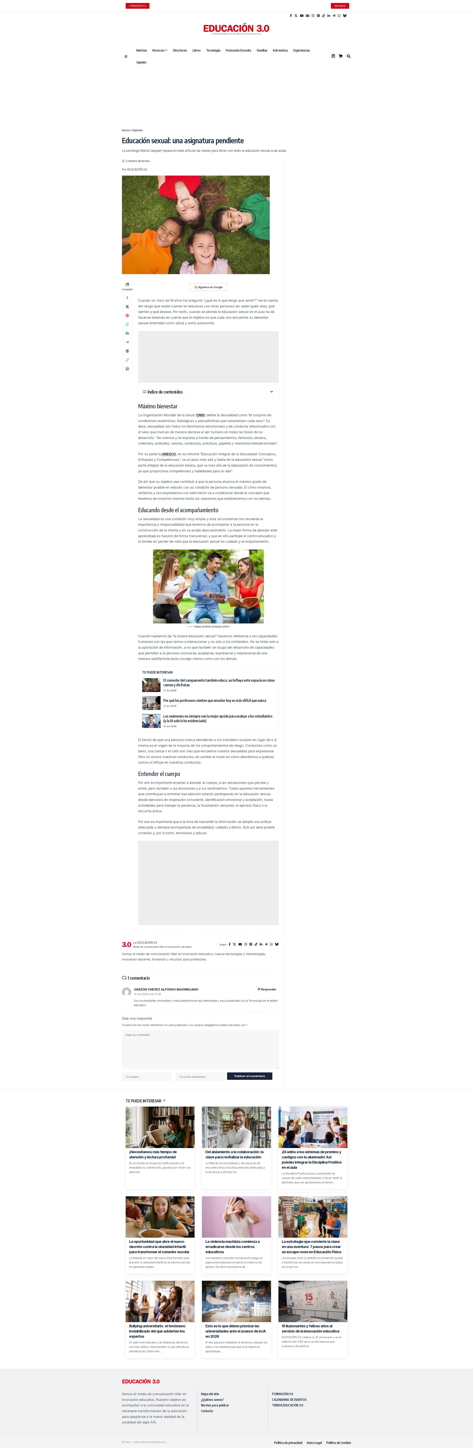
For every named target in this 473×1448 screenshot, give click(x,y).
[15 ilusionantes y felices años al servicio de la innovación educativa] (312, 1301)
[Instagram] (313, 15)
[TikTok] (323, 15)
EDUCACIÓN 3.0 (137, 169)
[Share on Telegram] (127, 342)
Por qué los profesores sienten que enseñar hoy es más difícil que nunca (214, 700)
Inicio (125, 130)
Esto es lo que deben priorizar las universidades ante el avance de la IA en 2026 (235, 1331)
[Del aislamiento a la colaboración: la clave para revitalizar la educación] (236, 1127)
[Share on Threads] (127, 351)
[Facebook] (291, 15)
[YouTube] (301, 15)
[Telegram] (334, 15)
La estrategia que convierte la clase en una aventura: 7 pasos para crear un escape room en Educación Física (311, 1246)
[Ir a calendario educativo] (333, 56)
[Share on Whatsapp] (127, 324)
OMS (201, 415)
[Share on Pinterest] (127, 315)
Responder (268, 989)
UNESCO (168, 454)
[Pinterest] (318, 15)
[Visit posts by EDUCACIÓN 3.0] (126, 944)
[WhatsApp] (339, 15)
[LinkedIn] (328, 15)
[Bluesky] (344, 15)
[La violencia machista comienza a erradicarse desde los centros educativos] (236, 1217)
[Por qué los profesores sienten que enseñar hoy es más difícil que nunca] (151, 703)
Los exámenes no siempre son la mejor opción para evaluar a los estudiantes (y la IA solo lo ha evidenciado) (217, 718)
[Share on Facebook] (127, 297)
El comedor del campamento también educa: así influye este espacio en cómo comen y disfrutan (219, 682)
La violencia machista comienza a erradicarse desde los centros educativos (232, 1246)
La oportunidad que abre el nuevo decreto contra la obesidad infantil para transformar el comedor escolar (159, 1246)
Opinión (137, 130)
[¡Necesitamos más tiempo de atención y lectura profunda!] (160, 1127)
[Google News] (307, 15)
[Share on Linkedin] (127, 333)
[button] (348, 56)
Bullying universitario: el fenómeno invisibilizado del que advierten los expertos (157, 1331)
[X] (295, 15)
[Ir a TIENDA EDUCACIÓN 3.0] (340, 56)
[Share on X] (127, 306)
